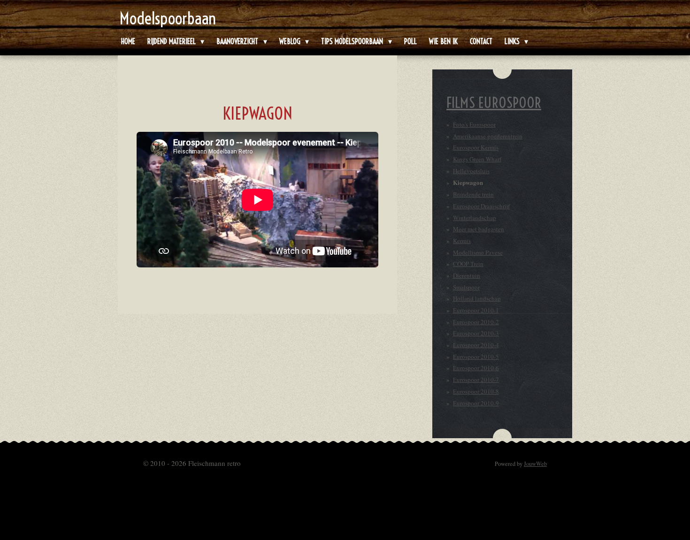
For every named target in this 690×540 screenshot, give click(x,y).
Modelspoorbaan (168, 18)
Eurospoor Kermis (475, 147)
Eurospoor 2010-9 (476, 403)
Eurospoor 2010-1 (476, 310)
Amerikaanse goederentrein (487, 136)
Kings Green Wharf (477, 159)
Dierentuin (466, 275)
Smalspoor (466, 287)
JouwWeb (535, 464)
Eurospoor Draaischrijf (481, 206)
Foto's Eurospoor (474, 124)
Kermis (462, 240)
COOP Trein (468, 263)
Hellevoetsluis (471, 171)
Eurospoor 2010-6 (476, 368)
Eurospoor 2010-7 (476, 379)
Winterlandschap (474, 217)
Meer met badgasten (478, 229)
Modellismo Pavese (478, 252)
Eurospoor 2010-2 (476, 322)
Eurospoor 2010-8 (476, 391)
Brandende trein (473, 194)
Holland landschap (477, 298)
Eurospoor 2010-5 (476, 356)
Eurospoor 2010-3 (476, 333)
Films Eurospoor (493, 103)
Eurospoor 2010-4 (476, 345)
